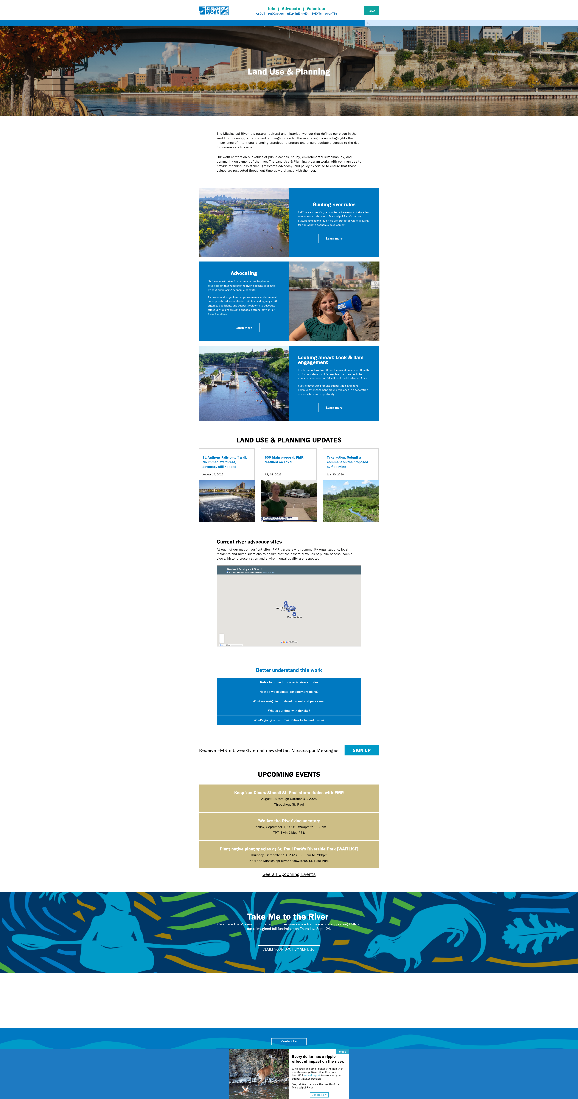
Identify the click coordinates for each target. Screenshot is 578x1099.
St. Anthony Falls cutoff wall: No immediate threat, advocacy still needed (224, 462)
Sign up (362, 750)
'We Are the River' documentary (289, 820)
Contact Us (289, 1041)
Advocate (291, 8)
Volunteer (316, 8)
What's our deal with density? (289, 711)
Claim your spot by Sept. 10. (289, 949)
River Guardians (217, 314)
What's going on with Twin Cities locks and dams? (289, 720)
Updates (331, 13)
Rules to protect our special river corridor (289, 682)
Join (271, 8)
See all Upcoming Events (289, 874)
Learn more (334, 238)
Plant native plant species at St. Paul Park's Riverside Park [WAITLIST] (289, 848)
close (342, 1051)
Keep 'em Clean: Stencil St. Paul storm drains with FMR (289, 792)
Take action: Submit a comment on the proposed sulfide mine (347, 462)
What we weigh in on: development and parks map (289, 701)
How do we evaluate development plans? (289, 692)
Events (317, 13)
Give (371, 10)
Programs (276, 13)
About (260, 13)
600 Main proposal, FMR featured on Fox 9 (284, 459)
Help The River (298, 13)
